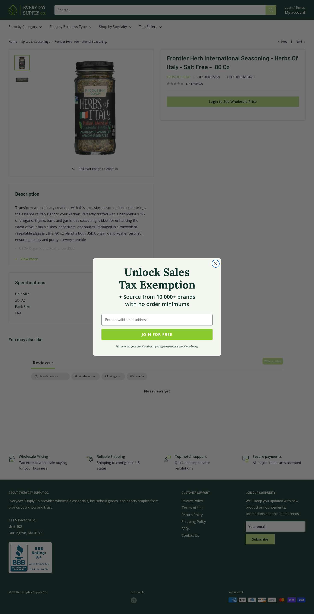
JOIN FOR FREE (157, 334)
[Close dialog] (215, 263)
